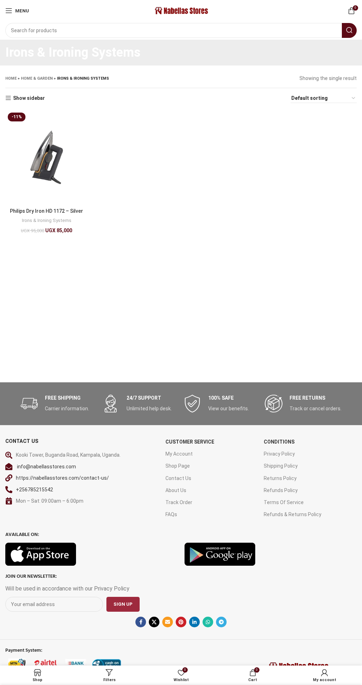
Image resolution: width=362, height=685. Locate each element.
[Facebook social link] (140, 622)
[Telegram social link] (221, 622)
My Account (179, 454)
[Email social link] (167, 622)
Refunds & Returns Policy (292, 514)
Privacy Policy (279, 454)
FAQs (171, 514)
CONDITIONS (279, 442)
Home (11, 78)
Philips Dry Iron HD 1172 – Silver (46, 211)
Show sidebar (29, 98)
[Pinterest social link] (181, 622)
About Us (175, 490)
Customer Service (189, 442)
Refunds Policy (281, 490)
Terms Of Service (284, 502)
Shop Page (177, 466)
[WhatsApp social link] (208, 622)
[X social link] (154, 622)
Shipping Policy (281, 466)
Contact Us (178, 478)
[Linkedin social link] (194, 622)
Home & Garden (37, 78)
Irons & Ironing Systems (46, 220)
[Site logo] (181, 10)
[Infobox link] (57, 404)
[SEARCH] (349, 30)
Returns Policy (280, 478)
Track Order (178, 502)
